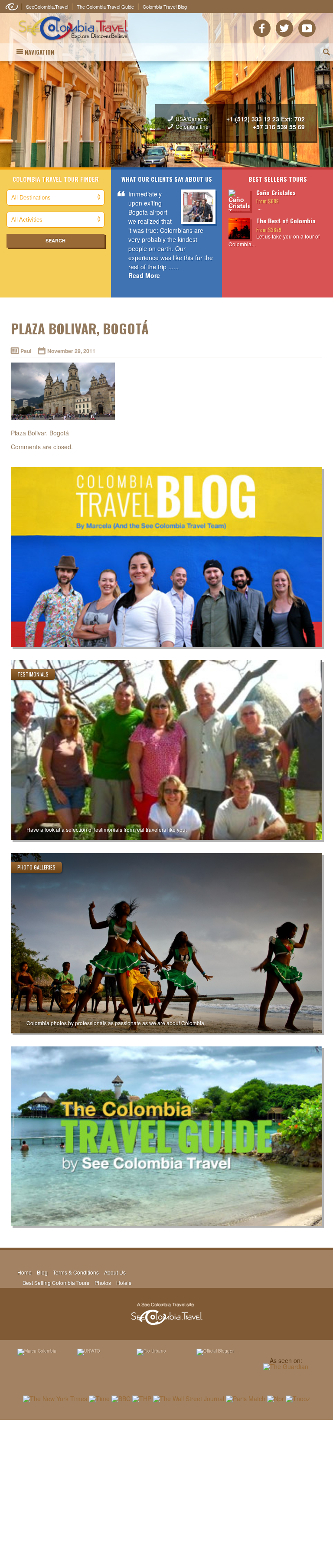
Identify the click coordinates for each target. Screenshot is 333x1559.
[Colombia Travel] (73, 42)
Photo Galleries (36, 867)
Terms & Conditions (76, 1272)
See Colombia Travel (166, 1314)
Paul (25, 350)
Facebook (262, 28)
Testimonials (33, 674)
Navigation (39, 52)
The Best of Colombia (285, 220)
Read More (144, 275)
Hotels (123, 1282)
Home (24, 1272)
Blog (42, 1272)
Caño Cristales (276, 192)
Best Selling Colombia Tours (56, 1282)
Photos (103, 1282)
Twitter (284, 28)
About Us (115, 1272)
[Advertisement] (166, 1489)
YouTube (307, 28)
